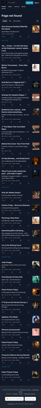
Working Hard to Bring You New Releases (16, 248)
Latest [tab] (5, 21)
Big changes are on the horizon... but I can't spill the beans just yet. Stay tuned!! (15, 234)
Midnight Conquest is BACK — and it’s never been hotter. (15, 177)
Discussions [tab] (17, 21)
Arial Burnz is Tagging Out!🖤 (14, 82)
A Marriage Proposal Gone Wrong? (14, 292)
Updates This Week (10, 317)
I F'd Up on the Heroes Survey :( (15, 302)
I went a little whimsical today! (12, 345)
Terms (21, 394)
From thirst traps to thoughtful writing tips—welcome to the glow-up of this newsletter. (15, 54)
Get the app (30, 399)
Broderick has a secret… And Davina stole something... (13, 111)
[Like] (3, 122)
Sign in (37, 3)
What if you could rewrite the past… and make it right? (14, 172)
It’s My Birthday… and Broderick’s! (16, 158)
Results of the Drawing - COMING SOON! (16, 358)
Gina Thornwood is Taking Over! (13, 85)
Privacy (15, 394)
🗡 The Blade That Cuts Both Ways (13, 128)
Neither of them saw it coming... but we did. (15, 116)
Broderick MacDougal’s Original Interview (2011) (12, 71)
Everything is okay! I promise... (12, 221)
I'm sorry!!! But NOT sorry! (11, 320)
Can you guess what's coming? (12, 195)
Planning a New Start (10, 218)
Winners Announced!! (11, 330)
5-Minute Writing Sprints (10, 208)
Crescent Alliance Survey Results (16, 355)
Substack (11, 404)
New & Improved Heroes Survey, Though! (13, 306)
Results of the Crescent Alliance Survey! (15, 332)
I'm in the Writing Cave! (11, 245)
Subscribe (29, 3)
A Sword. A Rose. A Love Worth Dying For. (14, 147)
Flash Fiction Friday (10, 290)
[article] (20, 31)
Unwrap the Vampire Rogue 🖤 (14, 95)
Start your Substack (15, 399)
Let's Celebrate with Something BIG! (14, 161)
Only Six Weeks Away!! (11, 193)
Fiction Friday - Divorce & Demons (16, 205)
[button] (3, 6)
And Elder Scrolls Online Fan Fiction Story (14, 266)
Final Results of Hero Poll (12, 277)
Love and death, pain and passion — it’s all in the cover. (15, 133)
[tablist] (12, 21)
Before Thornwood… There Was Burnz (15, 66)
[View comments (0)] (12, 36)
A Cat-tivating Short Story (10, 375)
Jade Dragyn (7, 262)
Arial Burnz (10, 34)
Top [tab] (10, 21)
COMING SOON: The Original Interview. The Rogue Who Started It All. (15, 99)
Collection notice (29, 394)
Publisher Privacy (25, 390)
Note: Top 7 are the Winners (11, 280)
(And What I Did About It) (10, 32)
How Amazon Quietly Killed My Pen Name (14, 28)
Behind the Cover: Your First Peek (15, 144)
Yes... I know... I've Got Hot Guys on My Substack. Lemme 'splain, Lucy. (15, 48)
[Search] (37, 21)
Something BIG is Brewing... (13, 231)
